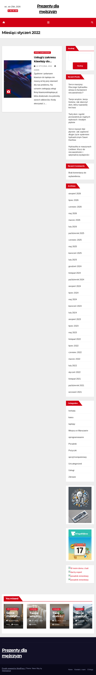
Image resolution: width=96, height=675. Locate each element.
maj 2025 (72, 246)
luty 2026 (72, 227)
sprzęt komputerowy (42, 52)
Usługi (71, 470)
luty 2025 (72, 260)
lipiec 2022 (73, 346)
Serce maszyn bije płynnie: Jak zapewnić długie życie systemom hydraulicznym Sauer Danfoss (78, 134)
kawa (70, 417)
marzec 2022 (74, 359)
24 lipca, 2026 (37, 620)
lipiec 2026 (73, 200)
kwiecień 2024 (75, 306)
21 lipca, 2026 (83, 620)
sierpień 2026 (74, 194)
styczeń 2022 (74, 372)
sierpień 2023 (74, 319)
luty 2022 (72, 366)
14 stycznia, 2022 (44, 66)
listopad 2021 (74, 379)
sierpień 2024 (74, 286)
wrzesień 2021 (75, 392)
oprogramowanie (76, 437)
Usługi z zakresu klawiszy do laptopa (45, 61)
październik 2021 (76, 385)
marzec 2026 (74, 220)
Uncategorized (75, 464)
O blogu (90, 670)
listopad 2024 (74, 273)
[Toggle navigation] (48, 22)
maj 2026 (72, 213)
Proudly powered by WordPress (13, 668)
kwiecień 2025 (75, 253)
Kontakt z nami (80, 670)
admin (16, 624)
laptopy (71, 424)
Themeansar (6, 671)
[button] (92, 22)
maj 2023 (72, 332)
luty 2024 (72, 313)
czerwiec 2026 (75, 207)
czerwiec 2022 (75, 352)
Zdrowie (72, 477)
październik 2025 (76, 233)
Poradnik (72, 444)
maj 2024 (72, 299)
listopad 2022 (74, 339)
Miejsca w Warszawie (78, 431)
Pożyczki (72, 450)
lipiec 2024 (73, 293)
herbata (71, 411)
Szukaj (71, 48)
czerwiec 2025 (75, 240)
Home (70, 670)
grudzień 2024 (75, 266)
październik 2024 (76, 280)
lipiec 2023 (73, 326)
